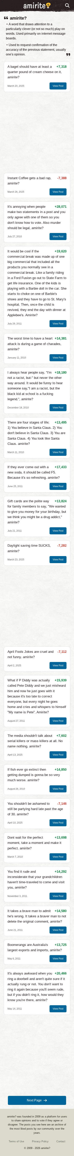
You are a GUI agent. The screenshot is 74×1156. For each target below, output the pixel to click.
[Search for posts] (67, 5)
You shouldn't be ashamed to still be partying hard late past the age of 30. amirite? (35, 809)
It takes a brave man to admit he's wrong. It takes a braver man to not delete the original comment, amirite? (36, 916)
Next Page (34, 1100)
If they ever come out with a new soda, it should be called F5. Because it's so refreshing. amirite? (33, 472)
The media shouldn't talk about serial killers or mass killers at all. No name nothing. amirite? (35, 741)
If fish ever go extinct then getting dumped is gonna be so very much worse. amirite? (33, 775)
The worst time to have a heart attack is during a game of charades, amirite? (34, 344)
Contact (60, 1141)
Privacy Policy (40, 1141)
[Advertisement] (37, 132)
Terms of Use (16, 1141)
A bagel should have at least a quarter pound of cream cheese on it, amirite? (34, 72)
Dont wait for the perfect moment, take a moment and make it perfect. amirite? (34, 843)
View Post (58, 86)
